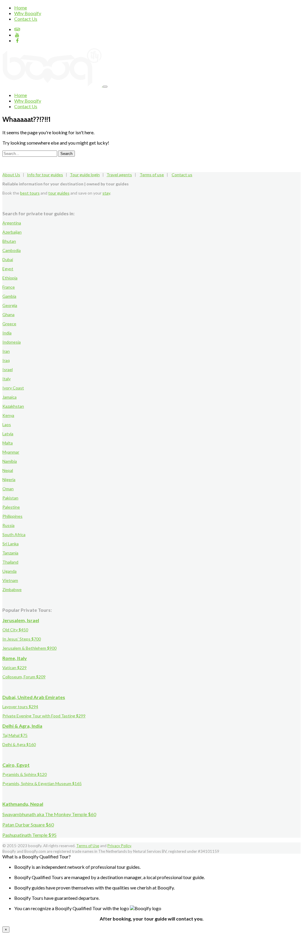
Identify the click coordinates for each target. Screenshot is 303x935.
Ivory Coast (13, 387)
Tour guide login (85, 174)
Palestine (11, 506)
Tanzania (10, 552)
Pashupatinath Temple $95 (29, 835)
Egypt (7, 268)
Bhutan (9, 241)
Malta (7, 442)
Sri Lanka (10, 543)
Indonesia (11, 341)
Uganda (9, 571)
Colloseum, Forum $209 (24, 676)
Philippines (12, 516)
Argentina (11, 222)
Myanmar (10, 451)
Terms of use (152, 174)
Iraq (6, 360)
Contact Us (25, 19)
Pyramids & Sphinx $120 (24, 774)
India (7, 332)
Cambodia (11, 250)
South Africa (13, 534)
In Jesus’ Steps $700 (21, 638)
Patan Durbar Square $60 (28, 824)
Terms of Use (87, 845)
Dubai (7, 259)
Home (20, 7)
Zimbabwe (12, 589)
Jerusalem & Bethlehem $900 (29, 648)
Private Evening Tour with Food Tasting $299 (44, 715)
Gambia (9, 296)
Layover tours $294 (20, 706)
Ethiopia (9, 277)
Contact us (182, 174)
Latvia (7, 433)
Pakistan (10, 497)
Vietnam (10, 580)
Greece (9, 323)
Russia (8, 525)
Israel (7, 369)
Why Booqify (27, 13)
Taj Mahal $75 (15, 735)
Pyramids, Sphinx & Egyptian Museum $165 (42, 783)
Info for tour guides (45, 174)
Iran (6, 351)
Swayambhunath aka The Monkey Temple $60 (49, 814)
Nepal (7, 470)
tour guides (59, 192)
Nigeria (8, 479)
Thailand (10, 561)
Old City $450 (15, 629)
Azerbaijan (12, 231)
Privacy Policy (119, 845)
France (8, 286)
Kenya (8, 415)
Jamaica (9, 396)
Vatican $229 (14, 667)
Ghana (8, 314)
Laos (6, 424)
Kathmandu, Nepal (22, 804)
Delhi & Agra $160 (19, 744)
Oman (8, 488)
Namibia (9, 461)
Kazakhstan (13, 406)
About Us (11, 174)
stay (106, 192)
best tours (30, 192)
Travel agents (119, 174)
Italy (6, 378)
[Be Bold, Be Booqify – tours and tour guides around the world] (52, 85)
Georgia (9, 305)
